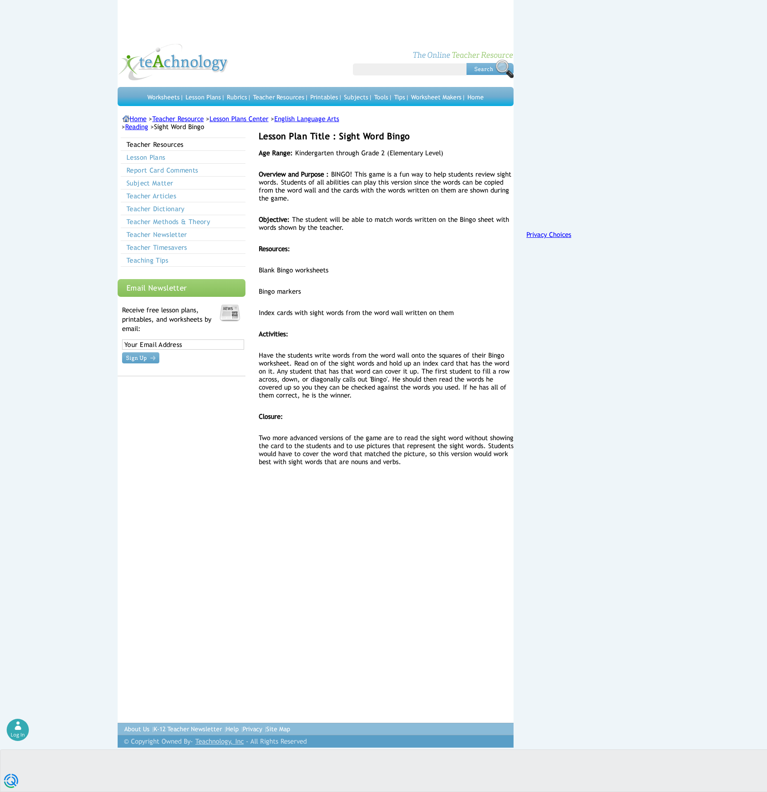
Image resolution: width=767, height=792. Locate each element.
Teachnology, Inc (219, 741)
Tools (381, 97)
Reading (136, 126)
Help (232, 729)
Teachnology (173, 62)
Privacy (252, 729)
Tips (399, 97)
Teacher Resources (278, 97)
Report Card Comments (162, 170)
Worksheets (163, 97)
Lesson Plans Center (239, 118)
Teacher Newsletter (157, 234)
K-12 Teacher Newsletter (188, 729)
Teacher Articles (151, 196)
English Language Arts (306, 118)
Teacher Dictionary (156, 209)
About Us (137, 729)
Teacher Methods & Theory (168, 221)
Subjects (356, 97)
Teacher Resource (178, 118)
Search (490, 68)
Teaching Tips (147, 260)
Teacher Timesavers (157, 247)
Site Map (278, 729)
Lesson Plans (203, 97)
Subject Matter (150, 183)
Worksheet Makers (436, 97)
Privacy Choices (548, 234)
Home (475, 97)
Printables (324, 97)
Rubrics (237, 97)
